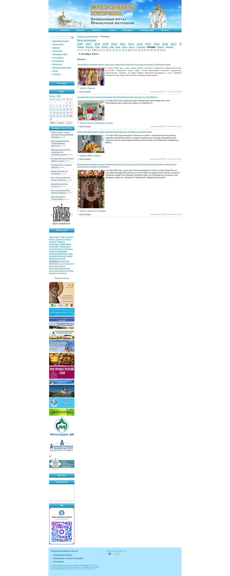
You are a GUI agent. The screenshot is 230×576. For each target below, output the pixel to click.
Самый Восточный (60, 41)
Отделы (91, 123)
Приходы (91, 88)
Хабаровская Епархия (62, 555)
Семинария (57, 51)
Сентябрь (141, 47)
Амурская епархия (65, 256)
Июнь (117, 47)
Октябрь (151, 47)
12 (104, 50)
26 (148, 50)
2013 (140, 43)
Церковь (80, 30)
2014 (148, 43)
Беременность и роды (57, 264)
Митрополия (57, 44)
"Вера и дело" (54, 237)
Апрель (105, 47)
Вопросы (63, 273)
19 (126, 50)
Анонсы (54, 261)
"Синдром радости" (56, 249)
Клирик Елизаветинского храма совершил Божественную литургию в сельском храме (114, 132)
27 (152, 50)
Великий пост (63, 271)
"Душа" (62, 237)
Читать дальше (85, 92)
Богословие (54, 268)
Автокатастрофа (55, 254)
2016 (165, 43)
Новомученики (147, 30)
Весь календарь (86, 40)
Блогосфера (57, 57)
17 (120, 50)
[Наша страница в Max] (61, 544)
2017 (174, 43)
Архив (55, 71)
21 (132, 50)
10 (97, 50)
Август (132, 47)
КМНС (90, 155)
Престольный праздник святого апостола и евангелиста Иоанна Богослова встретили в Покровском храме (124, 64)
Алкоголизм (53, 256)
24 (142, 50)
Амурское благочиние (57, 258)
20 (129, 50)
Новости (65, 30)
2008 (97, 43)
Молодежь (128, 30)
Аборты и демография (58, 251)
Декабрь (169, 47)
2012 (131, 43)
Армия (62, 261)
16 (116, 50)
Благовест (70, 264)
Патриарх (102, 211)
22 (136, 50)
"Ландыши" (59, 239)
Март (97, 47)
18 (123, 50)
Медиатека (57, 64)
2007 (89, 43)
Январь (80, 47)
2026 (59, 96)
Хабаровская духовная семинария (68, 558)
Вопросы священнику (61, 67)
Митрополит (92, 211)
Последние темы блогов (61, 128)
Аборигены (68, 249)
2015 (157, 43)
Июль (124, 47)
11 (101, 50)
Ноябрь (160, 47)
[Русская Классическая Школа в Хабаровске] (61, 470)
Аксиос (64, 254)
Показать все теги (62, 278)
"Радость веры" (65, 247)
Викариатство (54, 273)
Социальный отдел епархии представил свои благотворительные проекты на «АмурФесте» (117, 97)
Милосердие (100, 123)
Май (112, 47)
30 (161, 50)
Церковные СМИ (59, 54)
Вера (71, 271)
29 (158, 50)
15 (113, 50)
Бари (67, 261)
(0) (166, 91)
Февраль (90, 47)
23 (139, 50)
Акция (70, 254)
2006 (80, 43)
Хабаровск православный (87, 36)
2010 (114, 43)
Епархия (56, 47)
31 (164, 50)
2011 (123, 43)
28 (155, 50)
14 (110, 50)
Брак (61, 268)
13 (107, 50)
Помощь (165, 30)
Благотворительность (57, 266)
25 (145, 50)
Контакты (56, 74)
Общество (97, 30)
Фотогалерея (58, 61)
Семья (112, 30)
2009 (106, 43)
